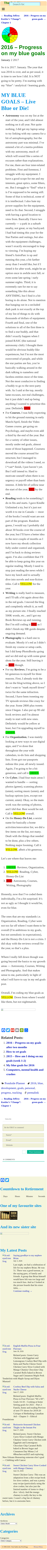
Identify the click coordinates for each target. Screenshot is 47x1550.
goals (20, 1088)
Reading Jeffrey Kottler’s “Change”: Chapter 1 (11, 19)
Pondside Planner (15, 1083)
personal (30, 1088)
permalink (33, 1092)
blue (40, 1083)
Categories (4, 1538)
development (8, 1088)
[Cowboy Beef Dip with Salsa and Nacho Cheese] (7, 1401)
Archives (4, 1521)
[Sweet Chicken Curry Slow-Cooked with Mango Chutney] (7, 1480)
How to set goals (16, 1051)
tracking (17, 1092)
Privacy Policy (38, 1547)
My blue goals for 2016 (20, 1065)
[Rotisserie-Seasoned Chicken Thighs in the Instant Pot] (7, 1439)
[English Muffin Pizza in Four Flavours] (7, 1360)
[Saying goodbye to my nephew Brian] (7, 1299)
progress (6, 1092)
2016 (33, 1083)
